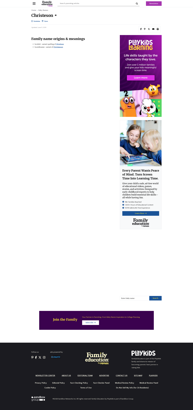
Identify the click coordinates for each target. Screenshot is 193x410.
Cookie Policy (50, 388)
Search (155, 298)
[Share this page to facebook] (141, 29)
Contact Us (121, 376)
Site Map (138, 376)
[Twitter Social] (39, 357)
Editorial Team (85, 376)
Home (33, 10)
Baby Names (43, 10)
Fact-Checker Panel (101, 383)
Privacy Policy (41, 383)
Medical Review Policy (124, 383)
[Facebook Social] (36, 357)
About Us (66, 376)
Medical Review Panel (149, 383)
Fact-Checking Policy (79, 383)
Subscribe (90, 323)
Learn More (140, 213)
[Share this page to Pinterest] (144, 29)
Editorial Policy (58, 383)
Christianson (58, 47)
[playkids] (141, 76)
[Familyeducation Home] (97, 358)
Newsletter (153, 4)
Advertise (104, 376)
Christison (60, 44)
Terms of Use (86, 388)
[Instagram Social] (44, 357)
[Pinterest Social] (32, 357)
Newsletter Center (45, 376)
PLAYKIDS (153, 376)
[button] (56, 15)
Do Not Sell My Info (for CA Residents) (132, 388)
